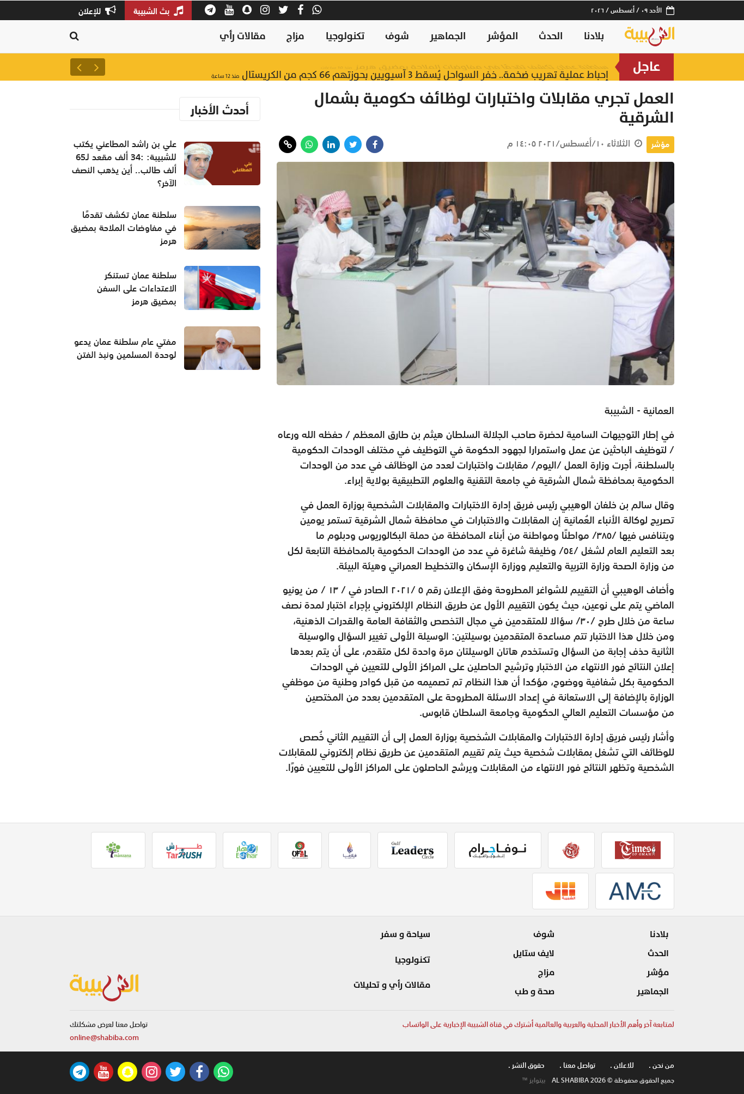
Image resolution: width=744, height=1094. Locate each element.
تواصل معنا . (577, 1065)
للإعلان (90, 11)
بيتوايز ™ (534, 1080)
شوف (397, 36)
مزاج (295, 36)
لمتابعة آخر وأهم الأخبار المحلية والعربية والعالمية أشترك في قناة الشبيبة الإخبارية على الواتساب (538, 1024)
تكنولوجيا (345, 36)
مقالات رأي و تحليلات (391, 985)
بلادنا (594, 36)
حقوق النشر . (526, 1065)
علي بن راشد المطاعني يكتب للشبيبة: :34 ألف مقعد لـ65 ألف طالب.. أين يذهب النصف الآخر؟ (124, 163)
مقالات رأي (242, 36)
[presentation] (96, 67)
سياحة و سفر (405, 934)
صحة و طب (534, 991)
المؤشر (502, 36)
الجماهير (448, 36)
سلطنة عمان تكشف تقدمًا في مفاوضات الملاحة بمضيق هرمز (464, 66)
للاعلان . (622, 1065)
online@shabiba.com (104, 1037)
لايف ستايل (533, 953)
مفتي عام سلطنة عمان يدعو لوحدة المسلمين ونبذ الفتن (125, 348)
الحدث (551, 36)
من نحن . (661, 1065)
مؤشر (660, 144)
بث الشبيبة (152, 11)
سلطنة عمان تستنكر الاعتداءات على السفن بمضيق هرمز (136, 288)
